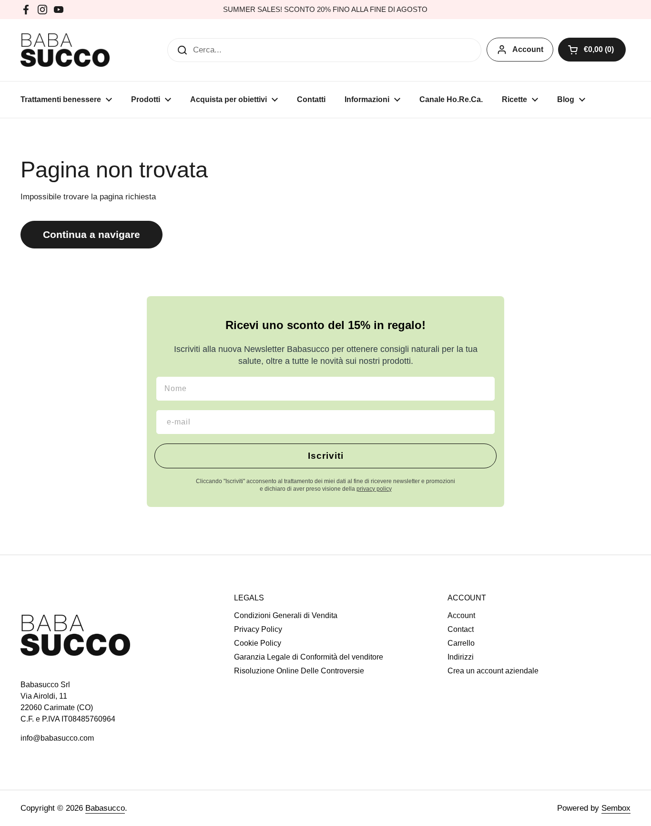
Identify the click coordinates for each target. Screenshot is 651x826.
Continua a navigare (91, 234)
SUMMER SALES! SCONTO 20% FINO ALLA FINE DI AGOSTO (325, 9)
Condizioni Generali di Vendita (285, 615)
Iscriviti (326, 456)
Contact (461, 629)
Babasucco (105, 808)
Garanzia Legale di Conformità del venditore (308, 657)
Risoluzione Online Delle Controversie (299, 671)
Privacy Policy (258, 629)
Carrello (461, 643)
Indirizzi (461, 657)
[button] (592, 50)
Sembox (616, 808)
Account (527, 49)
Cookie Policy (257, 643)
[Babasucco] (65, 50)
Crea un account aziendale (493, 671)
